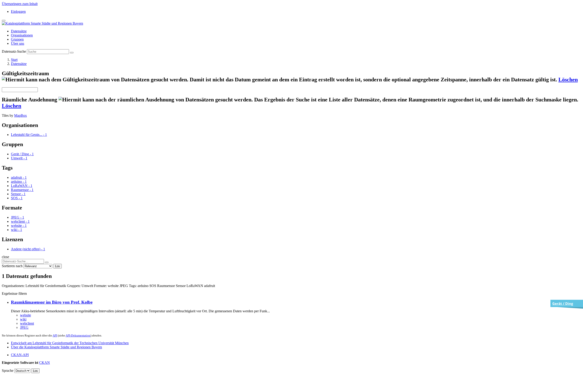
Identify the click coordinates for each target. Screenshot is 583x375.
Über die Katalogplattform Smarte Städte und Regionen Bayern (56, 347)
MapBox (20, 115)
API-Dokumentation (78, 335)
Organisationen (22, 35)
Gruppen (17, 39)
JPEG (24, 327)
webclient (27, 323)
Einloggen (18, 11)
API (55, 335)
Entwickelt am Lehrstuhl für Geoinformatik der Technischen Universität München (70, 343)
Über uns (17, 43)
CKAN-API (20, 355)
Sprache (7, 370)
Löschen (568, 80)
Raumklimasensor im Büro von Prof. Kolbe (51, 302)
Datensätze (19, 31)
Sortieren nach (12, 266)
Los (57, 266)
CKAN (44, 363)
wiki (23, 319)
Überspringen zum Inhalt (20, 4)
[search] (47, 262)
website (25, 315)
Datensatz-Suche (14, 51)
